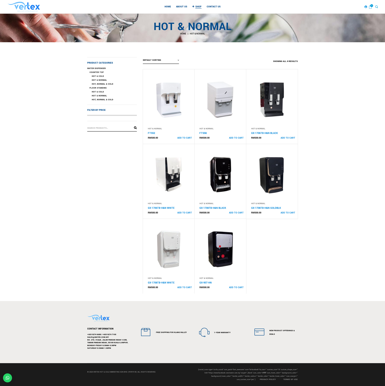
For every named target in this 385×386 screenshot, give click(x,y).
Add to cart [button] (184, 137)
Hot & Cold (98, 76)
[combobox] (161, 60)
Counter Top (96, 72)
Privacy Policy (268, 379)
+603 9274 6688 (94, 334)
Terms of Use (290, 379)
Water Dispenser (96, 68)
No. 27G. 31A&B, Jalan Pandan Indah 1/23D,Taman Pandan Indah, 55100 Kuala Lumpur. (107, 341)
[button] (7, 377)
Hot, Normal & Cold (102, 84)
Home (183, 33)
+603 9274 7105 (109, 334)
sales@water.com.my (98, 337)
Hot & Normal (99, 80)
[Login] (366, 7)
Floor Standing (98, 88)
